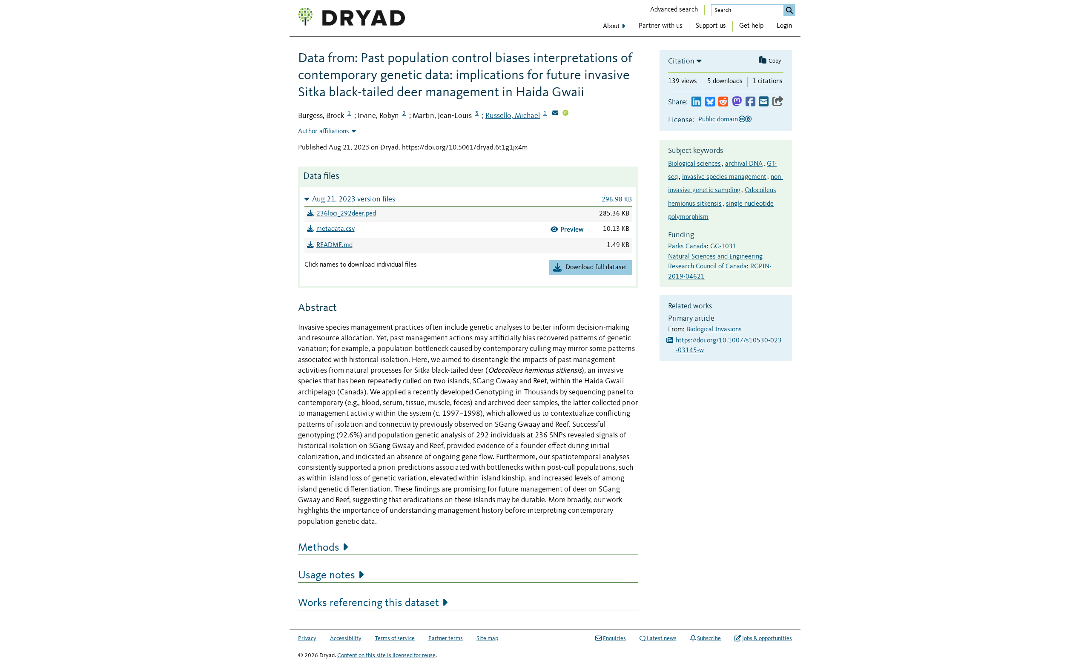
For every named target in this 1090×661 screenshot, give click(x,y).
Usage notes (326, 575)
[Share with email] (764, 102)
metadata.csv (335, 229)
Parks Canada (687, 246)
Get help (751, 26)
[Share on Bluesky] (710, 102)
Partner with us (661, 26)
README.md (334, 245)
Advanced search (674, 9)
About (611, 26)
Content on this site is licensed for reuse (386, 655)
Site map (487, 638)
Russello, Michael (512, 116)
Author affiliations (323, 131)
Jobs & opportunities (767, 638)
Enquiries (614, 638)
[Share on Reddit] (723, 102)
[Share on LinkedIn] (696, 102)
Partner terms (445, 638)
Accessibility (345, 638)
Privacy (307, 638)
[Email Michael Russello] (555, 114)
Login (784, 26)
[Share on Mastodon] (737, 102)
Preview (572, 229)
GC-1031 (723, 246)
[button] (468, 199)
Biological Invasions (714, 329)
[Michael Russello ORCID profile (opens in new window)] (565, 114)
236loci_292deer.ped (346, 213)
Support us (711, 26)
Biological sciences (694, 164)
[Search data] (789, 10)
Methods (318, 547)
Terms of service (395, 638)
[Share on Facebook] (750, 102)
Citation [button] (681, 61)
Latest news (662, 638)
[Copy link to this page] (777, 102)
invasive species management (724, 177)
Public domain (718, 119)
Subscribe (709, 638)
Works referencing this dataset (368, 603)
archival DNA (744, 164)
